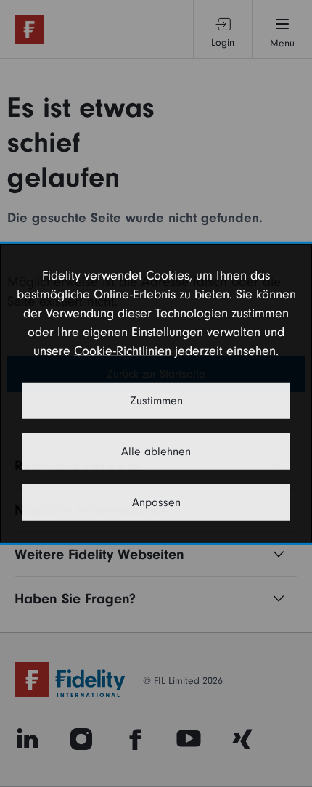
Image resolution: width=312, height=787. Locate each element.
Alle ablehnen (156, 451)
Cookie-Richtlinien (122, 351)
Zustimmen (156, 400)
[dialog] (156, 393)
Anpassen (156, 502)
